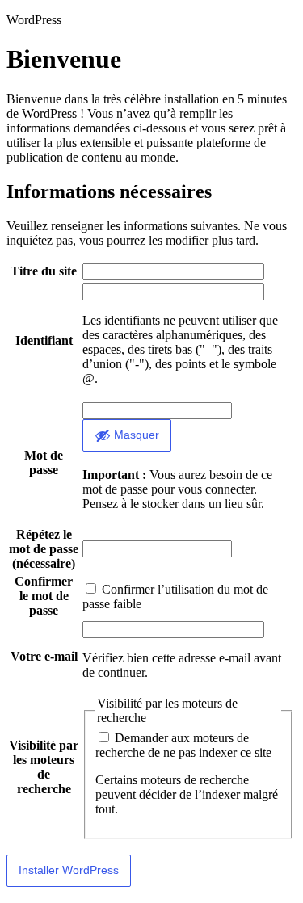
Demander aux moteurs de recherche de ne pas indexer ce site (183, 745)
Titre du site (44, 271)
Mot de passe (43, 462)
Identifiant (44, 340)
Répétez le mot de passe (43, 548)
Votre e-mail (44, 656)
